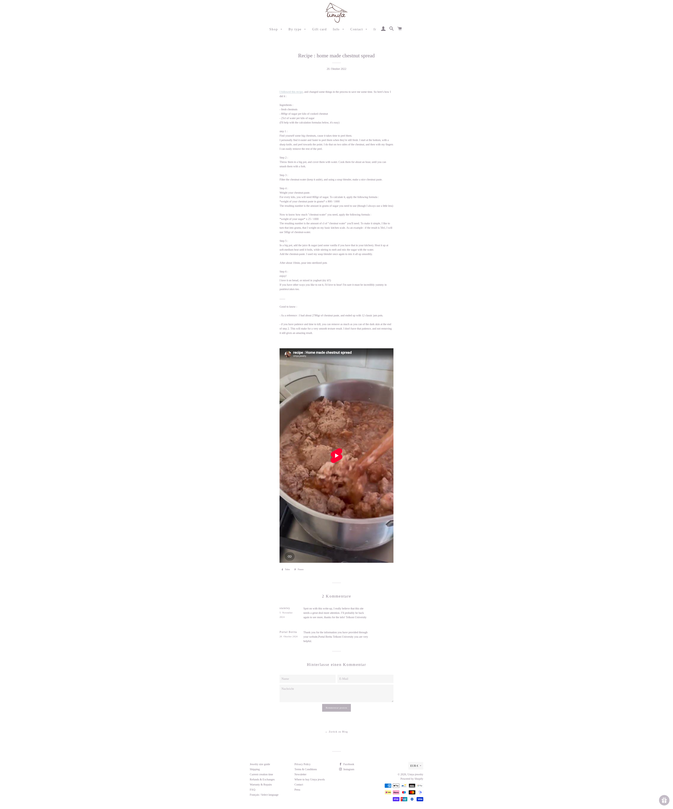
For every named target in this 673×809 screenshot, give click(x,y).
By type (295, 29)
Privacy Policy (302, 764)
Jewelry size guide (260, 764)
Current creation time (261, 774)
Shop (274, 29)
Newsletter (300, 774)
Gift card (319, 29)
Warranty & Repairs (261, 784)
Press (297, 789)
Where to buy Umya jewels (309, 779)
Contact (357, 29)
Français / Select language (264, 794)
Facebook (348, 764)
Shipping (255, 769)
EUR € (414, 765)
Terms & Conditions (305, 769)
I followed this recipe (291, 91)
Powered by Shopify (411, 778)
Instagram (348, 769)
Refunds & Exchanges (262, 779)
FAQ (252, 789)
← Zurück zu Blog (336, 731)
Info (337, 29)
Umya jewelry (415, 774)
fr (374, 29)
